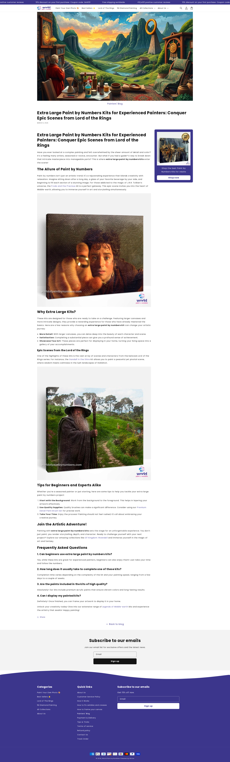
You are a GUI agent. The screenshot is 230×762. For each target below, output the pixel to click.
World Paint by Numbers (111, 758)
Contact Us (82, 734)
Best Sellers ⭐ (44, 697)
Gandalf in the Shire (79, 359)
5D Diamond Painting (47, 705)
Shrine (131, 758)
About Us (41, 713)
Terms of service (85, 726)
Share (42, 617)
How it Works (83, 701)
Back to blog (116, 624)
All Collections (43, 709)
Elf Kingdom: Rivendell (96, 537)
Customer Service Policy (88, 697)
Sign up (115, 661)
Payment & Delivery (86, 718)
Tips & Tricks (83, 722)
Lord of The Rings (45, 701)
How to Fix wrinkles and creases (92, 705)
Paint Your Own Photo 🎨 (48, 692)
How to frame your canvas (89, 709)
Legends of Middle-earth (115, 606)
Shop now (173, 177)
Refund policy (83, 730)
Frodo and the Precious (63, 186)
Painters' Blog (115, 103)
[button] (181, 8)
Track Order (83, 739)
